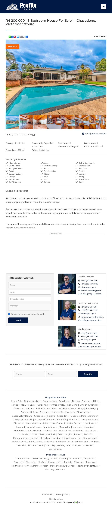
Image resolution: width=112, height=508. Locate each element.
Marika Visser (84, 329)
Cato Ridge (64, 401)
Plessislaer (45, 438)
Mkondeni (89, 427)
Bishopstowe (69, 408)
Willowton (88, 445)
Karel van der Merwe (88, 303)
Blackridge (91, 408)
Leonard (20, 427)
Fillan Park (73, 419)
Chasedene (63, 416)
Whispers (76, 445)
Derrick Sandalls (86, 276)
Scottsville (49, 441)
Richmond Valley (56, 405)
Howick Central (73, 423)
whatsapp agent (88, 287)
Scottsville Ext (63, 441)
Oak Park (51, 434)
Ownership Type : (41, 143)
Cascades (70, 412)
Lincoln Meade (34, 427)
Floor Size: (11, 150)
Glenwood (19, 423)
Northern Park (37, 434)
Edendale (86, 401)
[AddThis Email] (23, 37)
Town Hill (21, 445)
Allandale (94, 405)
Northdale (23, 434)
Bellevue (56, 408)
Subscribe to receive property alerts (28, 314)
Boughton (45, 412)
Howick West (89, 423)
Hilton (96, 401)
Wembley (50, 445)
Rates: (35, 150)
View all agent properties (89, 294)
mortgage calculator (95, 133)
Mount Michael (33, 430)
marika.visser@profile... (91, 343)
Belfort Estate (43, 408)
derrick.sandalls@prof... (91, 291)
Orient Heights (65, 434)
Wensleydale (63, 445)
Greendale (31, 423)
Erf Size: (88, 146)
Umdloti (83, 405)
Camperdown (50, 401)
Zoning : (10, 143)
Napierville (78, 430)
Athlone (30, 408)
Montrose (19, 430)
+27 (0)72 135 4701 (89, 307)
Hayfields (43, 423)
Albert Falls (16, 401)
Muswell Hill (65, 430)
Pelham (78, 434)
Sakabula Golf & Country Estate (26, 441)
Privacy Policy (63, 494)
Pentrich (88, 434)
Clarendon (93, 416)
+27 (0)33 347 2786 (89, 284)
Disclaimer (47, 494)
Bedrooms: (63, 143)
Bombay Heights (29, 412)
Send (18, 320)
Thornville (94, 441)
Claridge (16, 419)
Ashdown (42, 405)
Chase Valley (83, 412)
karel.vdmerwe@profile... (92, 317)
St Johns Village (80, 441)
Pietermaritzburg (32, 401)
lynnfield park (50, 427)
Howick (15, 405)
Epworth (51, 419)
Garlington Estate (89, 419)
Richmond (72, 405)
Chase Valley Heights (44, 416)
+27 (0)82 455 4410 (89, 280)
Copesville (27, 419)
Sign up (88, 374)
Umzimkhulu (74, 458)
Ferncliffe (62, 419)
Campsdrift (57, 412)
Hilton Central (57, 423)
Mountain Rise (50, 430)
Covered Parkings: (67, 146)
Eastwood (39, 419)
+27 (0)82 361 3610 (89, 333)
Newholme (90, 430)
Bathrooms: (90, 143)
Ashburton (19, 408)
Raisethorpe (70, 438)
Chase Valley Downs (22, 416)
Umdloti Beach (36, 445)
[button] (104, 42)
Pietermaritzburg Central (25, 438)
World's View (55, 449)
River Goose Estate (87, 438)
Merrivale (77, 427)
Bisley (81, 408)
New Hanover (28, 405)
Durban (76, 401)
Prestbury (57, 438)
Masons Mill (64, 427)
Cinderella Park (78, 416)
